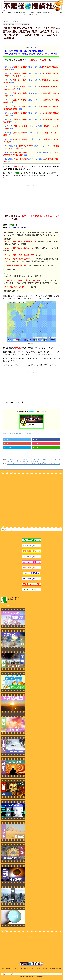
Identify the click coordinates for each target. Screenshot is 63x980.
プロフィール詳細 (13, 601)
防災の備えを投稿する (31, 568)
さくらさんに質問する (31, 562)
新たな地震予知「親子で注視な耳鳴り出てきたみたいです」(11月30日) (31, 54)
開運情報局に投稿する (31, 551)
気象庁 (31, 343)
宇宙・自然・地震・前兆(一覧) (23, 433)
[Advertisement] (31, 198)
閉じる (33, 47)
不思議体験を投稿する (31, 557)
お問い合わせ (31, 936)
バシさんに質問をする (31, 590)
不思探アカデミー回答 (31, 584)
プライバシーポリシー (31, 934)
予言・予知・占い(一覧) (9, 433)
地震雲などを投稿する (31, 546)
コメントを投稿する (31, 573)
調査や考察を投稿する (31, 579)
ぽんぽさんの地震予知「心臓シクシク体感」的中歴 (24, 51)
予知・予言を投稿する (31, 540)
